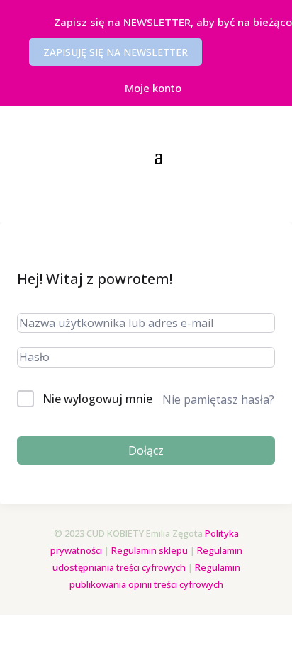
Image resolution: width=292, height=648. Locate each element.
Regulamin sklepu (149, 550)
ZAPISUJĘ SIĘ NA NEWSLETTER (115, 52)
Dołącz (146, 450)
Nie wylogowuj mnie (97, 399)
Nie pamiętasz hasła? (218, 399)
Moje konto (153, 88)
